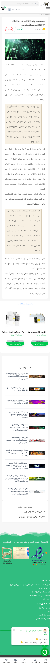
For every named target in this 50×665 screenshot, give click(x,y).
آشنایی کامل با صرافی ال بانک (33, 512)
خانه (48, 14)
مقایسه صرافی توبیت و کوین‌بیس (32, 517)
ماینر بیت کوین (44, 615)
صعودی (17, 29)
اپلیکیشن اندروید (44, 607)
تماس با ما (46, 599)
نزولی (8, 29)
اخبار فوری (42, 14)
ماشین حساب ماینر (43, 618)
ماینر (48, 611)
